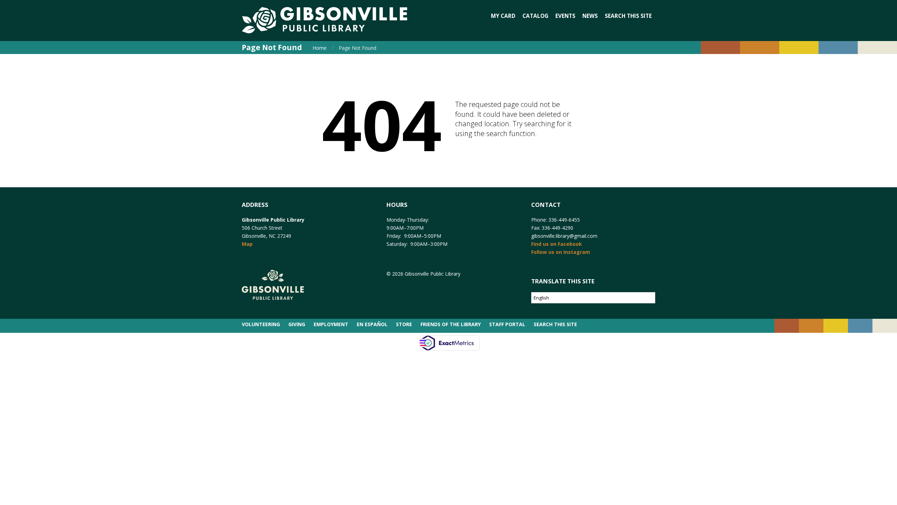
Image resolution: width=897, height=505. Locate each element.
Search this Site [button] (628, 16)
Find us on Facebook (556, 244)
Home (320, 48)
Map (247, 244)
